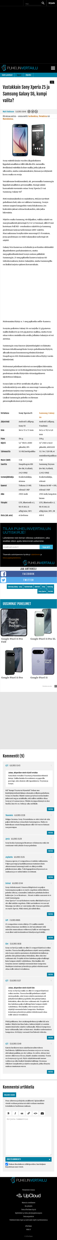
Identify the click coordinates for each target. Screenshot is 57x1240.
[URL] (29, 1113)
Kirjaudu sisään (9, 1095)
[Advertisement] (28, 34)
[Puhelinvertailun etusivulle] (28, 1180)
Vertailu (50, 591)
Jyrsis (7, 839)
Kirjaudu (52, 3)
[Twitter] (33, 112)
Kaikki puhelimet (7, 75)
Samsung (50, 587)
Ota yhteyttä (28, 1206)
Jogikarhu (9, 857)
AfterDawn (28, 1226)
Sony (43, 587)
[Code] (35, 1113)
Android (37, 587)
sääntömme (35, 555)
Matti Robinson (8, 111)
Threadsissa (43, 116)
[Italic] (15, 1113)
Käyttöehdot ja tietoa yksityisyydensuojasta (28, 1213)
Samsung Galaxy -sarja (15, 587)
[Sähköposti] (29, 112)
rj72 (6, 765)
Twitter (28, 580)
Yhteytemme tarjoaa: (28, 1190)
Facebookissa (33, 116)
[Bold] (8, 1113)
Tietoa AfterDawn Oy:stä (28, 1210)
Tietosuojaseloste (28, 1217)
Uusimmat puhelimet (17, 604)
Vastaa (50, 809)
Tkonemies (9, 815)
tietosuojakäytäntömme (12, 558)
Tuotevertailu (28, 587)
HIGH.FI (28, 1230)
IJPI (6, 920)
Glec (6, 944)
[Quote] (22, 1113)
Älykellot (28, 75)
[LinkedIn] (36, 112)
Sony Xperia (42, 591)
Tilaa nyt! (46, 547)
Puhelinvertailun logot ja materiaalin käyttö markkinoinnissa (29, 1220)
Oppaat (19, 75)
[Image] (42, 1113)
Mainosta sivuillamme (28, 1203)
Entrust (8, 883)
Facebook (29, 573)
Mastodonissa (8, 119)
